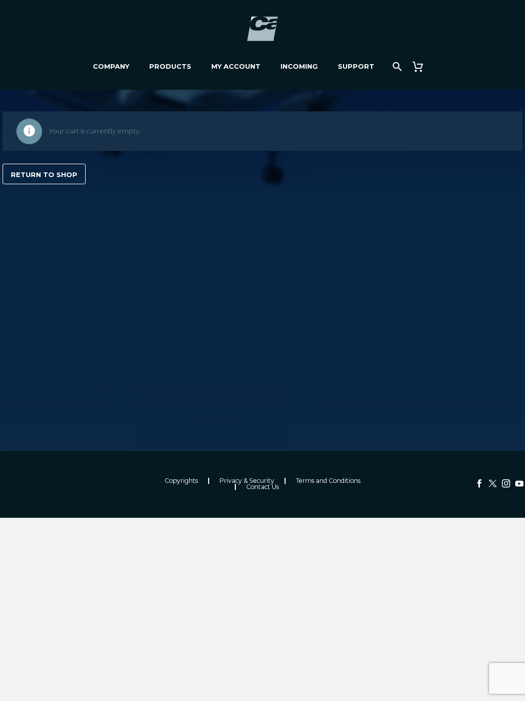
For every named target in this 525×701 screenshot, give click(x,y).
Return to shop (44, 174)
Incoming (299, 66)
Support (356, 66)
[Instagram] (506, 483)
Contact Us (262, 487)
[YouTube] (519, 483)
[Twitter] (493, 483)
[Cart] (422, 66)
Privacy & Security (246, 481)
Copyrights (181, 481)
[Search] (397, 66)
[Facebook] (479, 483)
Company (111, 66)
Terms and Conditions (328, 481)
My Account (235, 66)
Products (170, 66)
